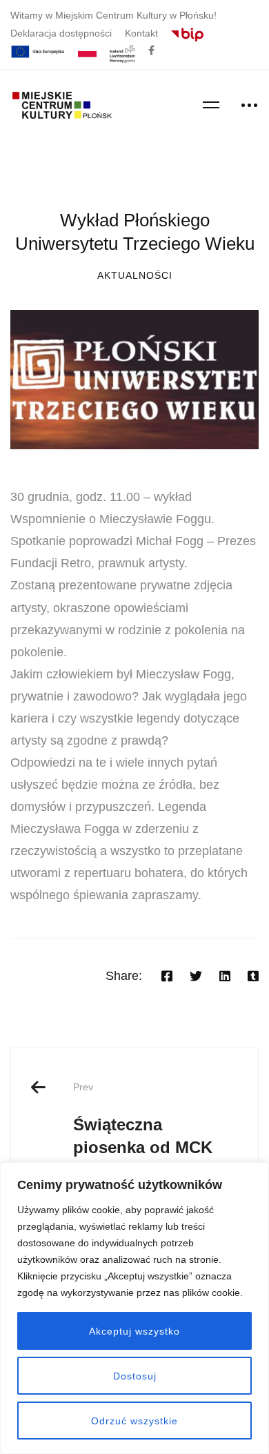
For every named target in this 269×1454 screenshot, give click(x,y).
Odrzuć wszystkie (134, 1420)
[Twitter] (196, 976)
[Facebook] (167, 976)
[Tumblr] (253, 976)
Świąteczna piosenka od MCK (142, 1119)
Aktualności (134, 275)
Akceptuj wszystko (134, 1331)
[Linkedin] (224, 976)
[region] (134, 1308)
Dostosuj (135, 1376)
